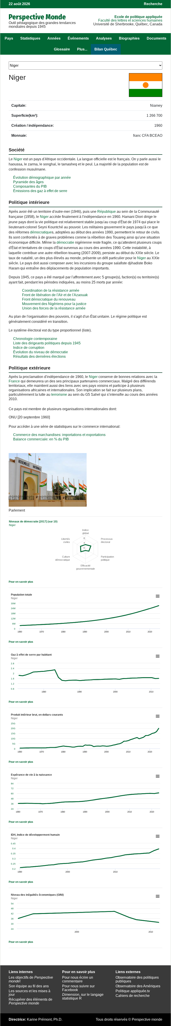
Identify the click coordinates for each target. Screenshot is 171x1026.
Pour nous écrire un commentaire (77, 979)
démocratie (65, 242)
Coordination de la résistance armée (50, 290)
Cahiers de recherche (133, 996)
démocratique (41, 232)
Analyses (104, 38)
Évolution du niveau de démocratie (40, 352)
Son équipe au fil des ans (29, 986)
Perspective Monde (37, 17)
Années (54, 38)
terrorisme (59, 394)
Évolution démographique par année (42, 177)
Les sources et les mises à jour (29, 993)
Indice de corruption (28, 347)
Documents (156, 38)
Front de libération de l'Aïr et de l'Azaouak (55, 295)
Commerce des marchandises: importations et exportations (59, 435)
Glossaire (62, 49)
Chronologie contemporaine (35, 339)
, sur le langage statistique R (83, 996)
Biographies (129, 38)
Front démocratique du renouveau (48, 299)
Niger (18, 159)
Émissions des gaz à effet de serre (40, 191)
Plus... (82, 49)
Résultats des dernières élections (39, 356)
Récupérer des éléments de (30, 1001)
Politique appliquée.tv (133, 991)
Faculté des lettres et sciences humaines (130, 20)
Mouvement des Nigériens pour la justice (54, 304)
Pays (9, 38)
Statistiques (30, 38)
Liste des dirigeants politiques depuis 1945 (47, 343)
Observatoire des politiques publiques (137, 979)
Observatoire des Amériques (138, 986)
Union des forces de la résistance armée (54, 308)
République (106, 211)
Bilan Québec (105, 49)
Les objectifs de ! (31, 979)
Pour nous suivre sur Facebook (78, 988)
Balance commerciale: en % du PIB (41, 439)
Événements (78, 38)
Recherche (153, 4)
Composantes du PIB (30, 186)
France (14, 381)
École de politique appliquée (138, 17)
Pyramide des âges (28, 182)
